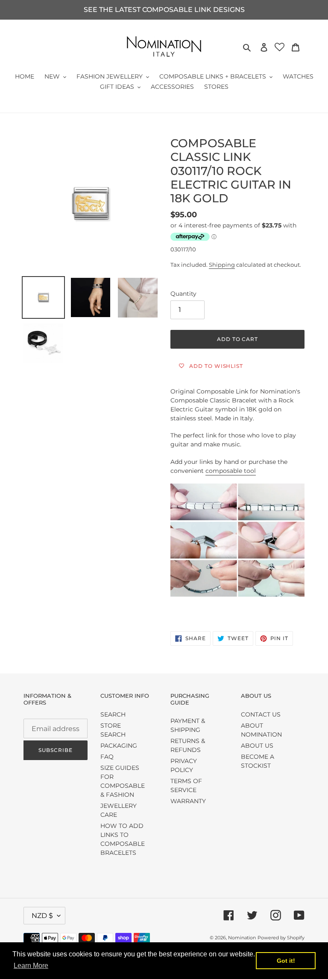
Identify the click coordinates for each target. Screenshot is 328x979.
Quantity (183, 293)
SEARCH (113, 714)
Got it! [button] (286, 960)
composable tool (230, 471)
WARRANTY (188, 801)
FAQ (107, 756)
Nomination (242, 938)
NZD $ (42, 916)
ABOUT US (257, 745)
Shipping (222, 264)
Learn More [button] (31, 965)
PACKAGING (118, 745)
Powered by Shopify (281, 938)
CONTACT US (261, 714)
